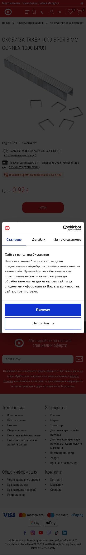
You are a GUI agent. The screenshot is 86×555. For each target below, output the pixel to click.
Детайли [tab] (38, 239)
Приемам (43, 309)
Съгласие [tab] (14, 239)
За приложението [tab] (67, 239)
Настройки (41, 323)
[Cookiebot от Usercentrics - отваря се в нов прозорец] (63, 228)
